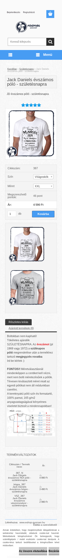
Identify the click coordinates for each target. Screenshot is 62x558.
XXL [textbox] (37, 186)
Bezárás (54, 551)
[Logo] (31, 26)
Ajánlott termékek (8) (21, 328)
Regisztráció (29, 12)
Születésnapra (26, 69)
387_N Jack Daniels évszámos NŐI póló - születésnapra (19, 476)
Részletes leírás (18, 322)
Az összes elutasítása (33, 551)
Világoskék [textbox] (41, 176)
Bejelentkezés (13, 12)
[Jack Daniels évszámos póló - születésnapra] (31, 109)
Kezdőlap (12, 69)
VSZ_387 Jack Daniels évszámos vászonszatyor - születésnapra (19, 500)
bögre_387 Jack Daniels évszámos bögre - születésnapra (19, 488)
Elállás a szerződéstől (45, 524)
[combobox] (43, 176)
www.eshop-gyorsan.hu (32, 522)
